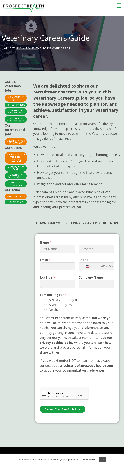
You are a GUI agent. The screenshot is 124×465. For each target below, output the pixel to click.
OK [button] (102, 459)
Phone (85, 260)
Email (45, 260)
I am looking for (53, 295)
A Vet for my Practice (64, 305)
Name (46, 242)
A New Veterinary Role (65, 300)
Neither (54, 309)
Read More (88, 459)
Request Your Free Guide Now (62, 409)
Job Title (47, 277)
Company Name (91, 277)
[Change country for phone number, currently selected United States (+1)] (88, 266)
